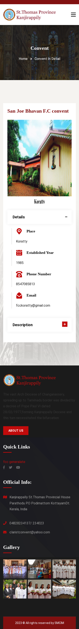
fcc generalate (14, 462)
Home (23, 59)
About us (15, 430)
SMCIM (59, 623)
